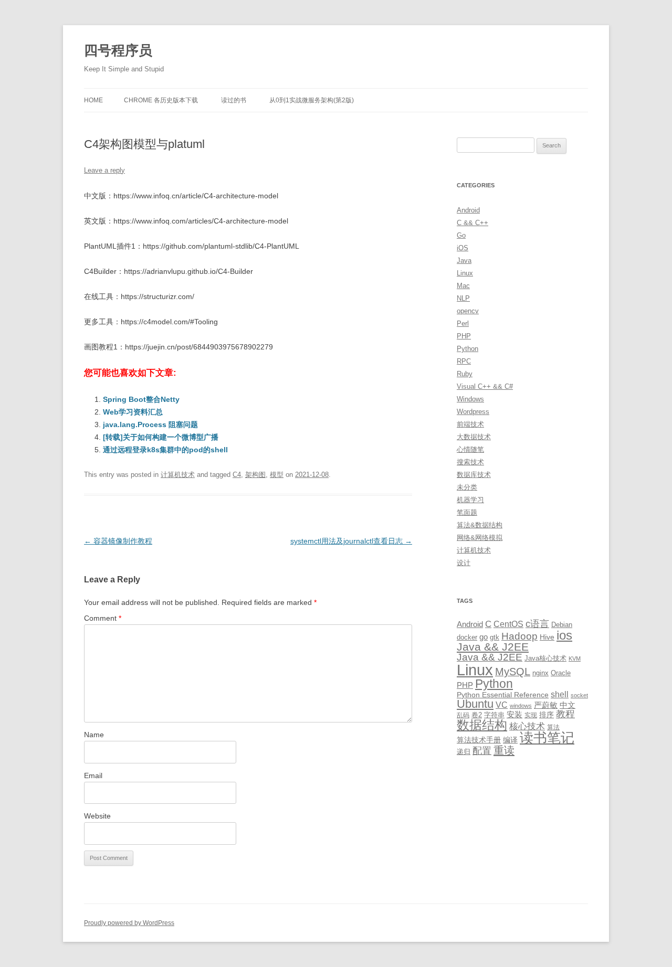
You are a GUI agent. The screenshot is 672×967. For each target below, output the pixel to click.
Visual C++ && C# (485, 386)
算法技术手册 (479, 740)
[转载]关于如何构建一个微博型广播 (160, 437)
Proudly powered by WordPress (129, 923)
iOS (462, 248)
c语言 (537, 624)
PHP (464, 336)
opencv (468, 311)
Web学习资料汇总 (133, 412)
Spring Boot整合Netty (141, 399)
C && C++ (472, 223)
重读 (504, 750)
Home (93, 100)
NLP (463, 298)
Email (93, 775)
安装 (514, 714)
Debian (561, 625)
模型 (277, 475)
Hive (547, 637)
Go (461, 235)
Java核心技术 (545, 658)
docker (467, 637)
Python (467, 349)
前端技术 (470, 424)
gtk (494, 637)
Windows (470, 399)
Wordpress (473, 412)
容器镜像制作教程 (118, 541)
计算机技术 (178, 475)
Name (94, 734)
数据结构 (482, 725)
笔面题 (467, 512)
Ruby (464, 374)
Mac (463, 286)
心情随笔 (470, 449)
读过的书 (233, 100)
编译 (510, 740)
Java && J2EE (493, 647)
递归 (463, 752)
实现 (530, 715)
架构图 (255, 475)
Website (97, 816)
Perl (463, 323)
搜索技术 (470, 462)
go (483, 636)
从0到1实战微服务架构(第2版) (311, 100)
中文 (567, 705)
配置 (481, 751)
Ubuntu (475, 703)
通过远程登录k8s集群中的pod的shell (165, 449)
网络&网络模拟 (479, 537)
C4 (237, 475)
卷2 (476, 715)
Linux (465, 273)
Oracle (561, 673)
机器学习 (470, 500)
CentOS (508, 624)
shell (560, 694)
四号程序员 (118, 50)
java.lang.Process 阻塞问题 (150, 424)
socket (579, 695)
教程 (565, 714)
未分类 (467, 487)
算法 (553, 727)
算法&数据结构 (479, 525)
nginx (540, 673)
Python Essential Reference (503, 694)
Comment (102, 618)
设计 (463, 563)
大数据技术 (474, 437)
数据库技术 (474, 475)
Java (464, 260)
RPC (464, 361)
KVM (575, 658)
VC (502, 704)
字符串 (494, 715)
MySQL (512, 671)
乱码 (463, 715)
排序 (546, 714)
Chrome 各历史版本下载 (161, 100)
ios (564, 635)
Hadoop (519, 636)
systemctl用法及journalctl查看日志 (351, 541)
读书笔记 (547, 737)
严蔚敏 (546, 704)
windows (521, 706)
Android (468, 210)
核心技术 (527, 726)
